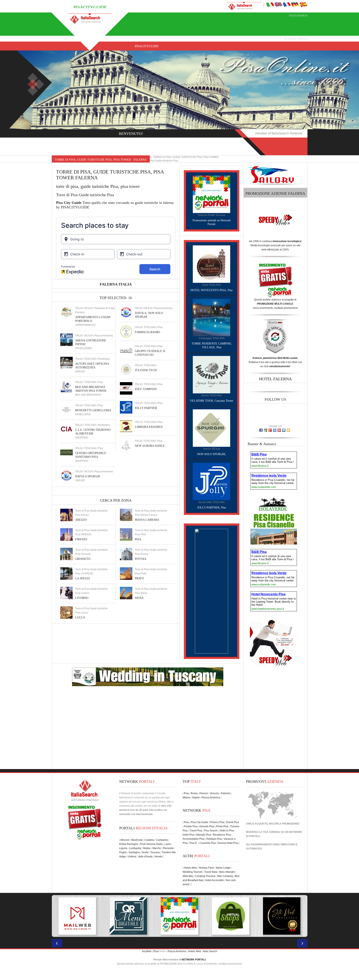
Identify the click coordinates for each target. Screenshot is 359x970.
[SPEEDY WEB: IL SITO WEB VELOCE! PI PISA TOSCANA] (281, 916)
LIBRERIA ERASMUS (149, 426)
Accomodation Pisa (193, 838)
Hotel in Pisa (227, 830)
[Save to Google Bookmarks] (265, 430)
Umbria (132, 856)
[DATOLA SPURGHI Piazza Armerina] (66, 475)
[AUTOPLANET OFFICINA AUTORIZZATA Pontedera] (66, 362)
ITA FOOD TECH (146, 370)
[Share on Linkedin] (274, 430)
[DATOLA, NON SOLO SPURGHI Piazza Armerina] (126, 312)
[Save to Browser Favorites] (288, 430)
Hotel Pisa (188, 834)
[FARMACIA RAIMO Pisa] (126, 331)
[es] (303, 4)
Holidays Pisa (214, 838)
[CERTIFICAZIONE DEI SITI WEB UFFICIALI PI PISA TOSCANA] (230, 916)
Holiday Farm (206, 867)
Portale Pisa (191, 826)
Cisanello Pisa (207, 843)
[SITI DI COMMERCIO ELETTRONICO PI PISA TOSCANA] (179, 916)
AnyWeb (146, 951)
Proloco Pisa (217, 822)
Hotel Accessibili (214, 880)
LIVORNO (81, 597)
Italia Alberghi (227, 871)
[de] (295, 4)
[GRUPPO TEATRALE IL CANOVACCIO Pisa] (126, 350)
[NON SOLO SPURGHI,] (211, 427)
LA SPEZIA (82, 578)
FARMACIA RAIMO (147, 332)
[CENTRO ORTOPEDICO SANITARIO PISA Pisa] (66, 452)
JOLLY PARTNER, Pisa (211, 507)
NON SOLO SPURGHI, (211, 454)
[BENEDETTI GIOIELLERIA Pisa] (66, 409)
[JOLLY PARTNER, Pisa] (211, 481)
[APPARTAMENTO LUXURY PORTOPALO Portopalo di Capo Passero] (66, 312)
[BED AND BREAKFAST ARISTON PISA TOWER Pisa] (66, 386)
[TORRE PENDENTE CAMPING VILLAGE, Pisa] (211, 317)
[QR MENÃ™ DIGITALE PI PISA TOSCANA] (77, 916)
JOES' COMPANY (146, 389)
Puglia (123, 852)
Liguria (123, 848)
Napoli (196, 797)
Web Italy (188, 876)
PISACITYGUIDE (147, 46)
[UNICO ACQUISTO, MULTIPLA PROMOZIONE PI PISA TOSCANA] (128, 916)
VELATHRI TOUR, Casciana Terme (211, 400)
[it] (270, 4)
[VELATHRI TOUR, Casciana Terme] (211, 374)
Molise (147, 848)
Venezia (214, 793)
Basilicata (137, 839)
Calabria (149, 839)
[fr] (287, 4)
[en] (278, 4)
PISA (138, 539)
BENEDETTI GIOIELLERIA (93, 410)
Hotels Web (190, 867)
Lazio (168, 844)
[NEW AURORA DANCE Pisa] (126, 444)
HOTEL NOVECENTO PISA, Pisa (211, 290)
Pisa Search (211, 830)
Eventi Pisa (232, 822)
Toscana (155, 852)
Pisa (186, 793)
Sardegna (134, 852)
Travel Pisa (195, 830)
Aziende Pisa (206, 826)
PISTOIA (140, 558)
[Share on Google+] (270, 430)
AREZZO (81, 519)
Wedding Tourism (192, 871)
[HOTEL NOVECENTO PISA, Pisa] (211, 263)
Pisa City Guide (199, 822)
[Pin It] (279, 430)
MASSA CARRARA (147, 519)
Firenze (203, 793)
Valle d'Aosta (145, 856)
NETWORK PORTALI (194, 959)
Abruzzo (125, 839)
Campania (162, 839)
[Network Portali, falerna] (211, 194)
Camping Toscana (205, 876)
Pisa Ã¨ (193, 843)
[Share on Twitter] (283, 430)
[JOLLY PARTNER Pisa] (126, 407)
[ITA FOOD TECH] (126, 369)
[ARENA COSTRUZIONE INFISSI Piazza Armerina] (66, 339)
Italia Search (298, 15)
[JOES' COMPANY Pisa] (126, 388)
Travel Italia (210, 871)
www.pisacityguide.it (166, 134)
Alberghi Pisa (203, 834)
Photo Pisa (222, 826)
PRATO (139, 578)
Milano (186, 797)
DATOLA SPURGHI (87, 476)
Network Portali (295, 38)
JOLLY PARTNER (146, 408)
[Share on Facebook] (261, 430)
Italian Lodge (223, 867)
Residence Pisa (222, 834)
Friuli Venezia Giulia (151, 844)
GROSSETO (82, 558)
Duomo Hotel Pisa (228, 843)
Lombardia (135, 848)
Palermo (225, 793)
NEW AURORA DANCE (150, 445)
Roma (194, 793)
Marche (156, 848)
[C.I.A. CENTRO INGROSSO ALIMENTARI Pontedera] (66, 428)
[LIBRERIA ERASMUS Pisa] (126, 426)
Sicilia (144, 852)
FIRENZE (81, 539)
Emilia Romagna (128, 844)
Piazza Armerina (211, 797)
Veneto (158, 856)
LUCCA (80, 617)
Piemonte (168, 848)
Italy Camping (225, 876)
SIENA (139, 597)
